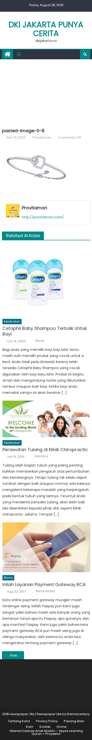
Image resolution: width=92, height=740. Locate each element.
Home (61, 726)
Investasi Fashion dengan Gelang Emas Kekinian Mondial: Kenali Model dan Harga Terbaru (17, 655)
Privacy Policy (47, 721)
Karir (29, 726)
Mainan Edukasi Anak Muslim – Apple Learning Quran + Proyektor (46, 732)
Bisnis (40, 341)
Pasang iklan (74, 721)
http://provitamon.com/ (43, 217)
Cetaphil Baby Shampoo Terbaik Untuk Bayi (44, 331)
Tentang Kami (19, 721)
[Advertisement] (46, 92)
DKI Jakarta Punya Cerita (46, 29)
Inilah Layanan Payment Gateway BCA (44, 584)
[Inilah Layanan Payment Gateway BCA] (46, 547)
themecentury (78, 714)
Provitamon (41, 137)
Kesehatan (12, 321)
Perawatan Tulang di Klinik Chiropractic (45, 449)
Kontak (45, 726)
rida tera (41, 456)
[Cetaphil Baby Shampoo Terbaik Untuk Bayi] (46, 280)
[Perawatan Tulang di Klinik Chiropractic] (46, 419)
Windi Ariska (45, 591)
